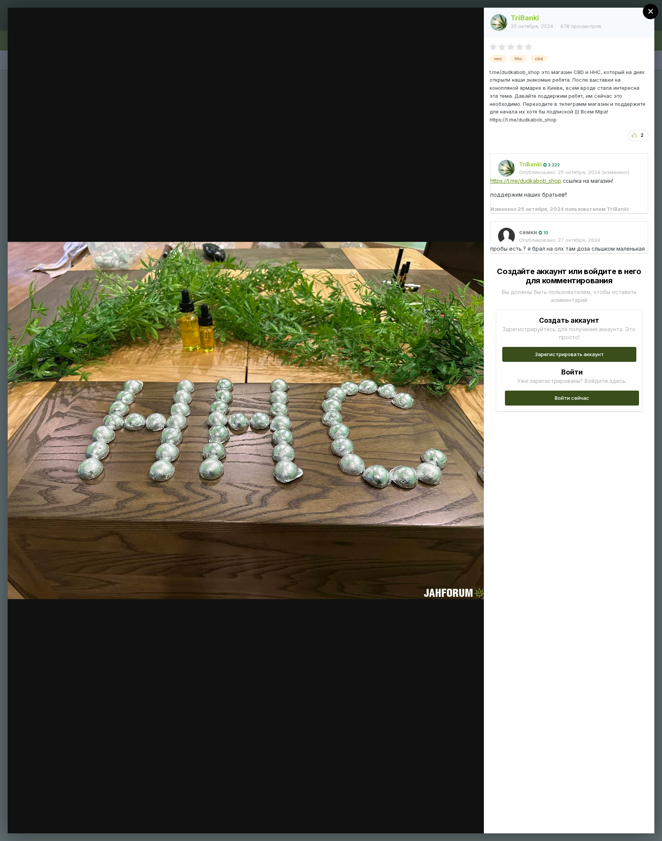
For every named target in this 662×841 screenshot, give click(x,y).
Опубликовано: (559, 172)
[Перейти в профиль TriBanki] (498, 22)
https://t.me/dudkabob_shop (525, 180)
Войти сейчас (572, 398)
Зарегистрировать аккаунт (569, 354)
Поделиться (450, 819)
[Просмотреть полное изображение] (470, 21)
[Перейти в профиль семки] (506, 236)
